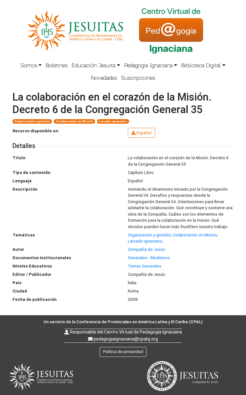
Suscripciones (138, 78)
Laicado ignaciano (113, 121)
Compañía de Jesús (146, 249)
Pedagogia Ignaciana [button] (148, 66)
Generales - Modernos (149, 257)
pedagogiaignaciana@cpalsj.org (126, 339)
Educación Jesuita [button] (93, 66)
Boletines (57, 66)
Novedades (104, 78)
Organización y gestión (32, 121)
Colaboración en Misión (74, 121)
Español (144, 133)
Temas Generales (144, 266)
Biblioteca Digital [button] (201, 66)
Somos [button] (28, 66)
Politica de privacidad (123, 351)
